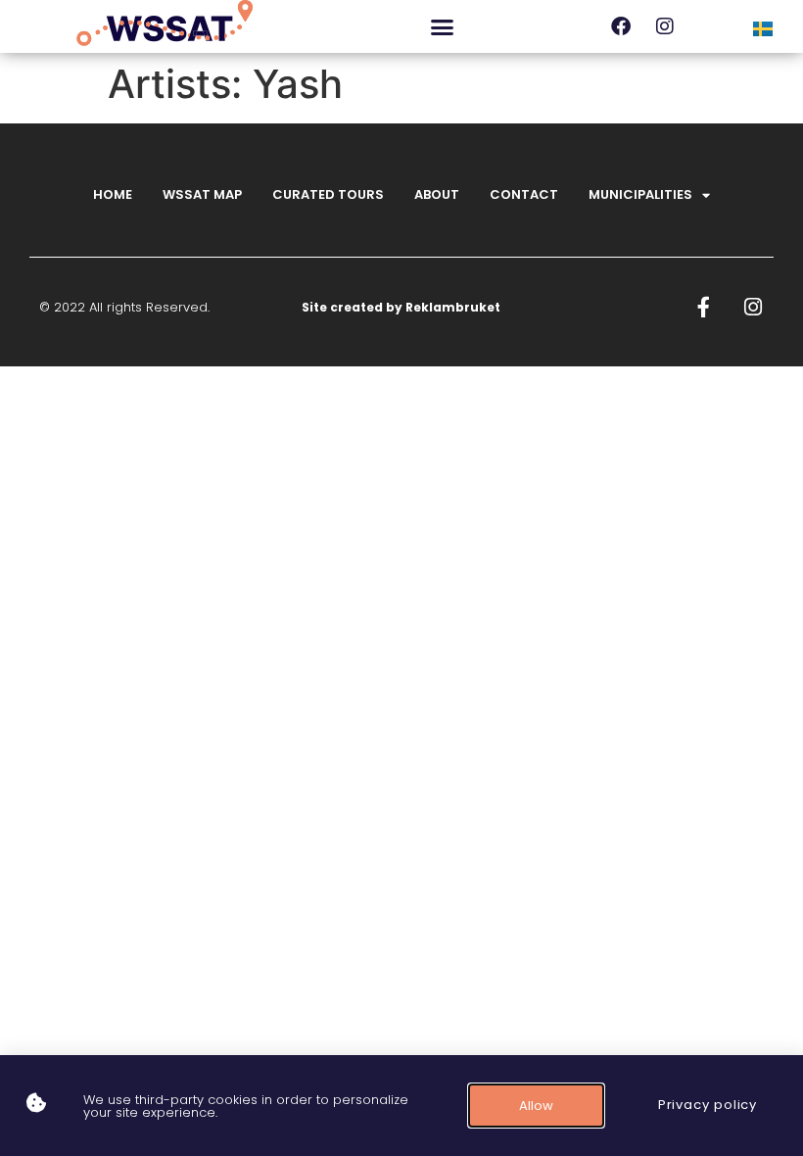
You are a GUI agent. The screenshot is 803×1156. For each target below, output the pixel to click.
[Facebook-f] (703, 307)
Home (112, 194)
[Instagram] (665, 26)
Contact (524, 194)
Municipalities (640, 194)
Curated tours (328, 194)
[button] (441, 26)
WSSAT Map (202, 194)
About (436, 194)
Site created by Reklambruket (401, 307)
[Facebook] (620, 26)
